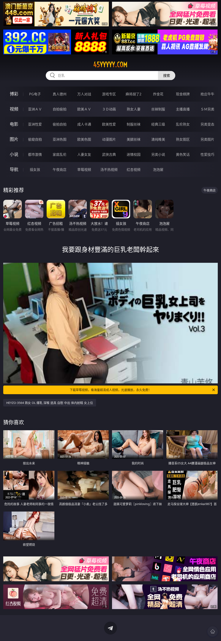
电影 (14, 124)
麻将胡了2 (133, 94)
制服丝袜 (133, 124)
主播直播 (183, 109)
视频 (14, 109)
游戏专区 (109, 94)
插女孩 (35, 169)
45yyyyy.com (110, 64)
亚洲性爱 (35, 124)
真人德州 (59, 94)
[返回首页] (212, 631)
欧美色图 (84, 139)
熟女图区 (183, 139)
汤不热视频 (109, 169)
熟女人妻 (133, 109)
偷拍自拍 (59, 124)
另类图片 (207, 139)
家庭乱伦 (59, 154)
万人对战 (84, 94)
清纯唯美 (158, 139)
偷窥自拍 (35, 139)
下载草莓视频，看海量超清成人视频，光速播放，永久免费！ (110, 390)
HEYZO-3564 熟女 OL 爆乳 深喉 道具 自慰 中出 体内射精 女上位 (49, 403)
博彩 (14, 94)
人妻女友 (84, 154)
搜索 (166, 75)
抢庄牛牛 (207, 94)
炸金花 (158, 94)
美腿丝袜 (133, 139)
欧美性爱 (109, 124)
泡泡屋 (158, 169)
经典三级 (158, 124)
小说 (14, 154)
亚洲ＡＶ (35, 109)
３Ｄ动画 (109, 109)
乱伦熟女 (183, 124)
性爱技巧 (207, 154)
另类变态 (207, 124)
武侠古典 (109, 154)
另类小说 (158, 154)
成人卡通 (84, 124)
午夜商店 (59, 169)
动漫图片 (109, 139)
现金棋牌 (183, 94)
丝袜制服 (158, 109)
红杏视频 (133, 169)
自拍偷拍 (59, 109)
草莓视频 (84, 169)
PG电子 (35, 94)
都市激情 (35, 154)
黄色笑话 (183, 154)
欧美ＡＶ (84, 109)
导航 (14, 169)
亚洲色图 (59, 139)
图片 (14, 139)
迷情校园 (133, 154)
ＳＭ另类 (207, 109)
